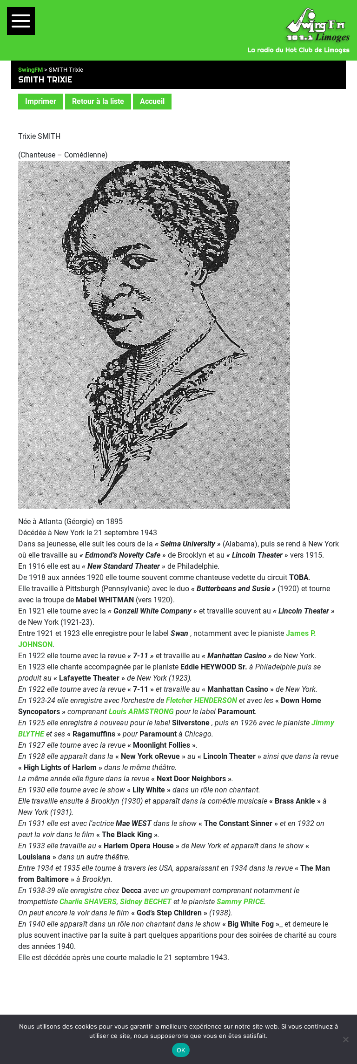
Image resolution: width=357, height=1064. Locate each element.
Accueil (152, 101)
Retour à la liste (98, 101)
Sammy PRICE (240, 901)
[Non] (345, 1039)
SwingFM (30, 69)
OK (181, 1050)
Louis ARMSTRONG (141, 711)
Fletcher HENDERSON (201, 700)
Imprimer (40, 101)
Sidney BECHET (146, 901)
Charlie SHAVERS (88, 901)
